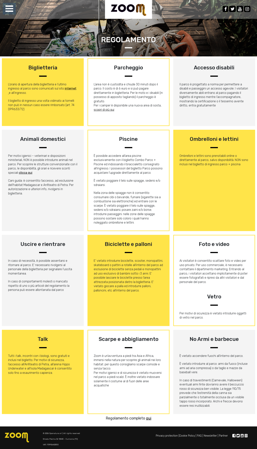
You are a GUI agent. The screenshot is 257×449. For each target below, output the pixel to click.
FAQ (199, 435)
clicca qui (25, 172)
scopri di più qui (104, 109)
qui (148, 418)
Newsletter (210, 435)
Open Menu (9, 8)
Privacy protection (167, 435)
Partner (223, 435)
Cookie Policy (187, 435)
